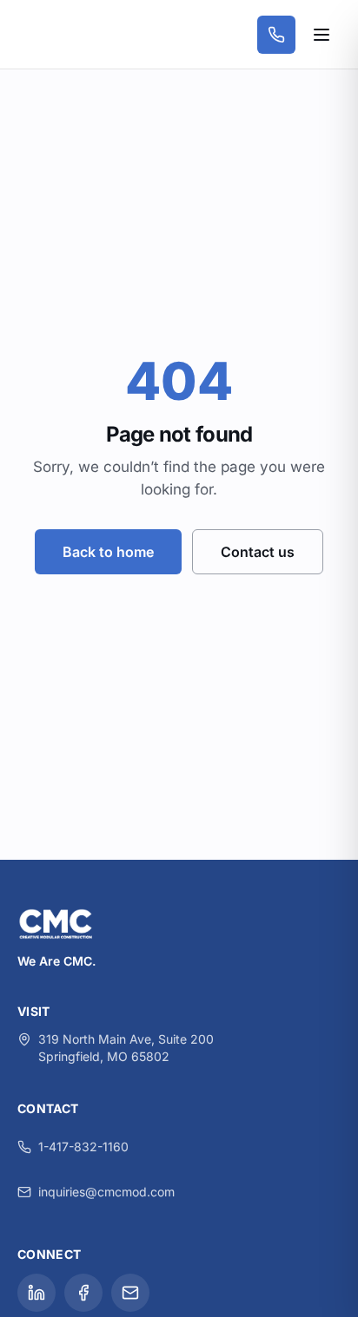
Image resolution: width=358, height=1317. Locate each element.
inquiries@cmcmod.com (106, 1191)
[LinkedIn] (36, 1293)
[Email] (130, 1293)
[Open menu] (321, 35)
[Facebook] (83, 1293)
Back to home (108, 551)
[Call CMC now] (276, 35)
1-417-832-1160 (83, 1146)
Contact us (258, 551)
